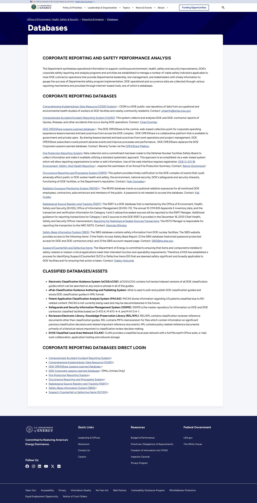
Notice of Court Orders (75, 496)
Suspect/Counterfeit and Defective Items (67, 247)
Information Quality (81, 490)
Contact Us (84, 450)
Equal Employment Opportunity (41, 496)
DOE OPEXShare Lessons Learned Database (75, 366)
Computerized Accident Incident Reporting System (79, 358)
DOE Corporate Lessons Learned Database (74, 371)
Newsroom (83, 444)
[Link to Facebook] (27, 466)
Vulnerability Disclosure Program (148, 490)
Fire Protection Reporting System (62, 153)
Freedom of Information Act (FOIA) (149, 450)
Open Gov (30, 490)
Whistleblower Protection (182, 490)
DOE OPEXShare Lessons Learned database (68, 129)
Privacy (62, 490)
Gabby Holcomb (124, 260)
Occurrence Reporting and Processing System (76, 379)
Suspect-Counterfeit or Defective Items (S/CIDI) (78, 392)
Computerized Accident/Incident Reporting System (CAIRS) (79, 117)
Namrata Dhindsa (116, 225)
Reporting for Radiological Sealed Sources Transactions (126, 221)
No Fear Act (102, 490)
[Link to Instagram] (33, 466)
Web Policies (119, 490)
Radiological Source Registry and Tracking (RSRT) (72, 204)
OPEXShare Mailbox (137, 146)
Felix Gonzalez (135, 181)
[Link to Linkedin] (39, 466)
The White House (193, 444)
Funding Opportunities (194, 7)
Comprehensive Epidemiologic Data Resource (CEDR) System (79, 106)
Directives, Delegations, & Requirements (152, 444)
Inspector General (140, 456)
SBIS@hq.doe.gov (162, 241)
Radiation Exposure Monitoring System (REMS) (70, 188)
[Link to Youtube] (46, 466)
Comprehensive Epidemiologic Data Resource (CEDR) (80, 362)
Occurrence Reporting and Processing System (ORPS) (75, 173)
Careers (82, 456)
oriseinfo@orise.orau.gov (176, 110)
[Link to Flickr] (59, 466)
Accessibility (47, 490)
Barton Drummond (193, 166)
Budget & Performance (143, 437)
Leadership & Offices (89, 437)
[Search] (223, 8)
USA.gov (188, 437)
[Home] (41, 8)
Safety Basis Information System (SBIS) (66, 232)
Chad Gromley (148, 122)
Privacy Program (139, 463)
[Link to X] (52, 466)
